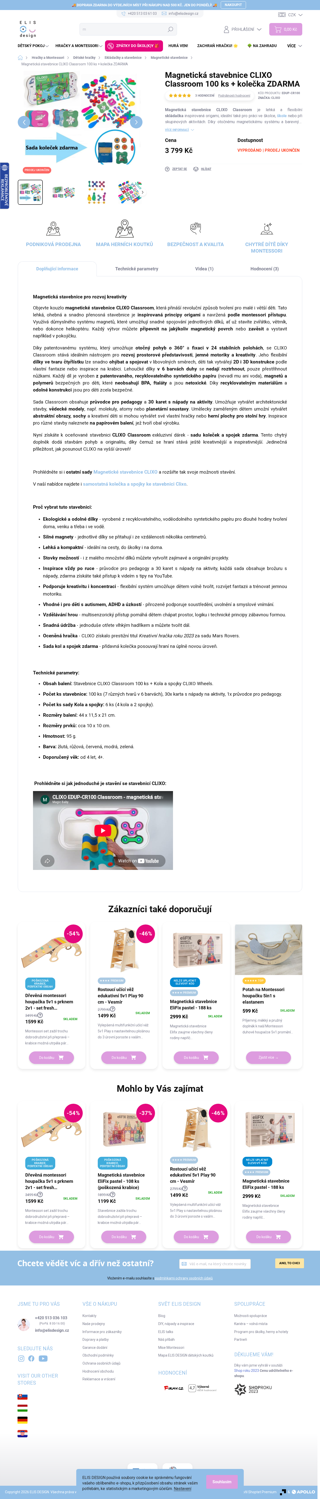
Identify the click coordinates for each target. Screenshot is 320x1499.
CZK (292, 15)
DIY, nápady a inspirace (176, 1324)
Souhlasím (222, 1481)
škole (282, 115)
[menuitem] (34, 46)
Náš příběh (166, 1340)
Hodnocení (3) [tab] (264, 268)
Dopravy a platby (95, 1340)
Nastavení (182, 1488)
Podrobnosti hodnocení (234, 95)
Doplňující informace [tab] (57, 268)
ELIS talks (165, 1332)
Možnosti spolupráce (250, 1316)
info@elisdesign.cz (52, 1331)
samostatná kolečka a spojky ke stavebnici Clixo (134, 484)
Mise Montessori (171, 1348)
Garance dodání (94, 1348)
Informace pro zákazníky (102, 1332)
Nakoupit (233, 5)
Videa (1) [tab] (204, 268)
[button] (51, 1029)
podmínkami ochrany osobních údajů (184, 1278)
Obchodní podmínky (98, 1355)
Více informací (177, 130)
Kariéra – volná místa (251, 1324)
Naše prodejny (93, 1324)
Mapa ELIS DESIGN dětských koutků (186, 1355)
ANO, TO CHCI (289, 1263)
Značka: (269, 98)
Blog (161, 1316)
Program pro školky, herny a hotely (261, 1332)
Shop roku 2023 (246, 1371)
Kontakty (89, 1316)
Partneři (240, 1340)
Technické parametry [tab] (136, 268)
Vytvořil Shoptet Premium (256, 1492)
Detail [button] (268, 1057)
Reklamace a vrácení (98, 1379)
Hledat (171, 29)
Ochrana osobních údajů (101, 1363)
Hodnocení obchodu (98, 1371)
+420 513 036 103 (51, 1318)
